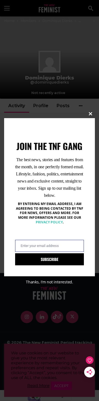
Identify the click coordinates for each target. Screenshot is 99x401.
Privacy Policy (49, 222)
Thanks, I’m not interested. (49, 282)
